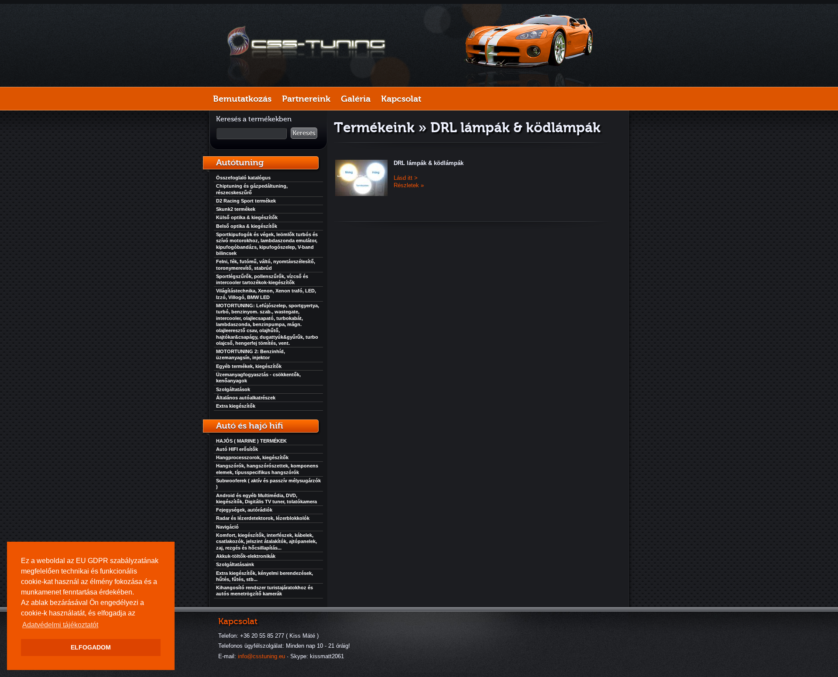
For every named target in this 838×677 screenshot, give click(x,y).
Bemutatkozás (242, 98)
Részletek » (409, 185)
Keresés (304, 133)
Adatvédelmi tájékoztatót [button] (60, 625)
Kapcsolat (401, 98)
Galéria (356, 98)
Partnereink (306, 98)
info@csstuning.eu (261, 656)
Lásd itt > (406, 178)
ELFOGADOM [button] (91, 647)
